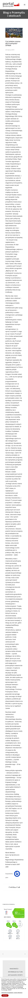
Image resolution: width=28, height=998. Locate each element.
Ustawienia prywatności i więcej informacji (11, 992)
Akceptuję (5, 995)
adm (6, 877)
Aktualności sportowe (16, 975)
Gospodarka (9, 874)
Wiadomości (14, 969)
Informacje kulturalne (16, 972)
